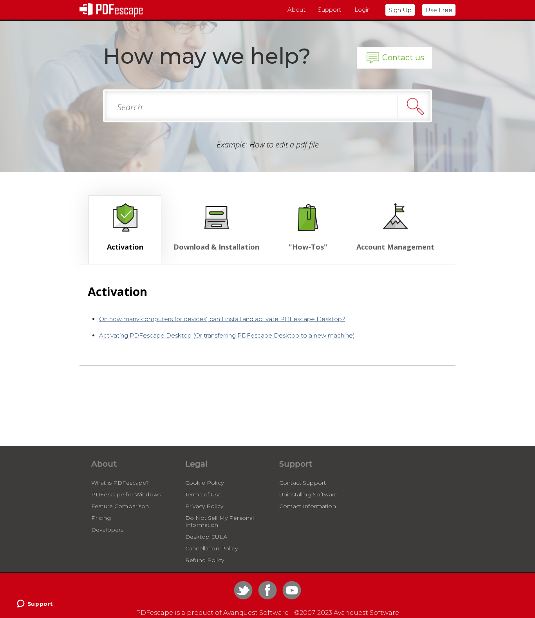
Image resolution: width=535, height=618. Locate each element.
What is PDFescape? (120, 482)
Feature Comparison (120, 506)
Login (362, 9)
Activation (125, 247)
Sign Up (400, 10)
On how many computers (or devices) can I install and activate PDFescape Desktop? (222, 319)
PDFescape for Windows (126, 494)
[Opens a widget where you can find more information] (35, 604)
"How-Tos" (308, 247)
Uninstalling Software (308, 494)
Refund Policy (204, 560)
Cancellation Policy (211, 548)
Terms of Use (203, 494)
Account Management (395, 247)
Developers (107, 529)
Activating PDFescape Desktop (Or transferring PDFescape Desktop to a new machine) (227, 335)
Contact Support (302, 482)
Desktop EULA (206, 536)
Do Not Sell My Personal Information (219, 521)
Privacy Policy (204, 506)
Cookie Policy (204, 482)
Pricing (101, 517)
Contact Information (307, 506)
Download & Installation (216, 247)
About (296, 9)
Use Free (438, 10)
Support (329, 9)
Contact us (403, 57)
